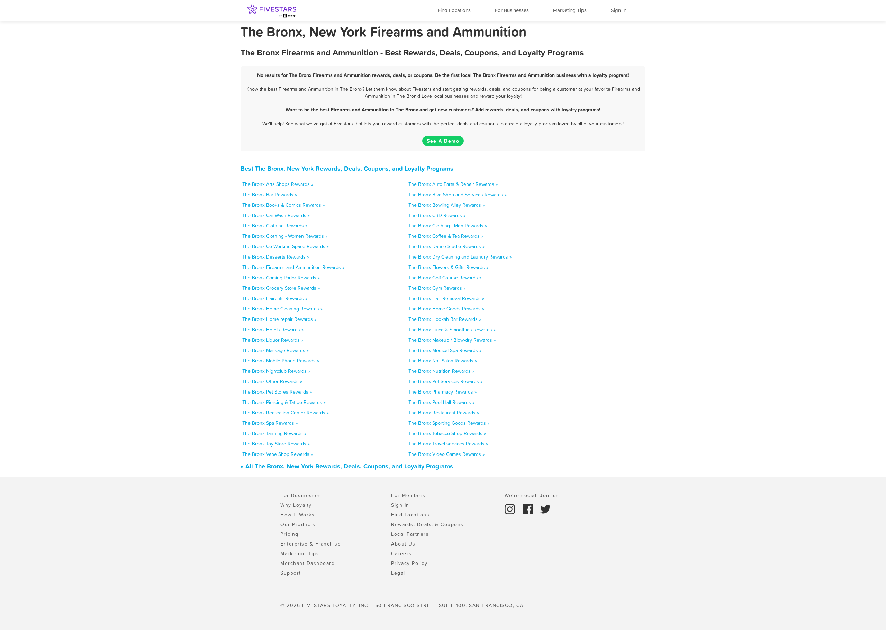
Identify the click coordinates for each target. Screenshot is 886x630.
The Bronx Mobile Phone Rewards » (280, 360)
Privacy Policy (409, 563)
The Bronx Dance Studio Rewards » (446, 246)
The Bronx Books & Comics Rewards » (283, 204)
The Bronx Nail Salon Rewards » (442, 360)
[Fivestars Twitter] (545, 508)
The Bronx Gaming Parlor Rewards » (281, 277)
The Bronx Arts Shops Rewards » (277, 184)
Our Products (297, 524)
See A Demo (443, 140)
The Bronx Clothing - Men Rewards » (447, 225)
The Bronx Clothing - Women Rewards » (284, 236)
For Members (408, 495)
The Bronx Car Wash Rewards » (276, 215)
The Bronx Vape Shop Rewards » (277, 454)
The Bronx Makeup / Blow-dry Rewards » (452, 339)
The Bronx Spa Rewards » (270, 423)
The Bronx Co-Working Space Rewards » (285, 246)
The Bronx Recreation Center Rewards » (285, 412)
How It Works (297, 514)
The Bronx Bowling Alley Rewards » (446, 204)
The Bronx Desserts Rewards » (275, 256)
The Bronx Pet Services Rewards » (445, 381)
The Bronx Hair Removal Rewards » (446, 298)
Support (290, 572)
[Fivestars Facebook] (529, 508)
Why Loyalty (296, 505)
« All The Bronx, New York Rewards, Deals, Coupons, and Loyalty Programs (347, 466)
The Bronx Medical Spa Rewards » (444, 350)
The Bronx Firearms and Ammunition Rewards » (293, 267)
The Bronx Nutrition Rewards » (441, 371)
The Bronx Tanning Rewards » (274, 433)
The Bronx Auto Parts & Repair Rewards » (453, 184)
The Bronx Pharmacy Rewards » (442, 391)
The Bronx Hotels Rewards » (273, 329)
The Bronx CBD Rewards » (436, 215)
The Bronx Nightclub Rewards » (276, 371)
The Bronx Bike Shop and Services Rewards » (457, 194)
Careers (401, 553)
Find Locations (454, 10)
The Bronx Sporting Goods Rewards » (448, 423)
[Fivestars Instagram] (511, 508)
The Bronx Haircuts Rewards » (274, 298)
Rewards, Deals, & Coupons (427, 524)
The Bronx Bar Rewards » (269, 194)
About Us (403, 543)
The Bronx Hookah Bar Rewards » (444, 319)
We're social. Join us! (533, 495)
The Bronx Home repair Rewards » (279, 319)
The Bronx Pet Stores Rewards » (277, 391)
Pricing (289, 534)
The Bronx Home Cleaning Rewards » (282, 308)
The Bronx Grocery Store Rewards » (281, 288)
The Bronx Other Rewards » (272, 381)
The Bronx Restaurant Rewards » (443, 412)
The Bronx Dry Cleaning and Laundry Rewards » (460, 256)
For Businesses (512, 10)
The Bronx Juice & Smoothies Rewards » (452, 329)
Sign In (618, 10)
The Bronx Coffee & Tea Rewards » (445, 236)
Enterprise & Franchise (310, 543)
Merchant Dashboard (307, 563)
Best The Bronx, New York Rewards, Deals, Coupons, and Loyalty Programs (347, 168)
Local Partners (410, 534)
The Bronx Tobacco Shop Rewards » (447, 433)
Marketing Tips (570, 10)
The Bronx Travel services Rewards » (448, 443)
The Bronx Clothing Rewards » (274, 225)
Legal (398, 572)
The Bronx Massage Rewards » (275, 350)
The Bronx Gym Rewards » (436, 288)
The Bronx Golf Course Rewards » (444, 277)
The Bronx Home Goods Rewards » (446, 308)
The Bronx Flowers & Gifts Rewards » (448, 267)
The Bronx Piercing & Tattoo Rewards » (284, 402)
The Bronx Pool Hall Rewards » (441, 402)
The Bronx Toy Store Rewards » (276, 443)
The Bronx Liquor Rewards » (272, 339)
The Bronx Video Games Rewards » (446, 454)
